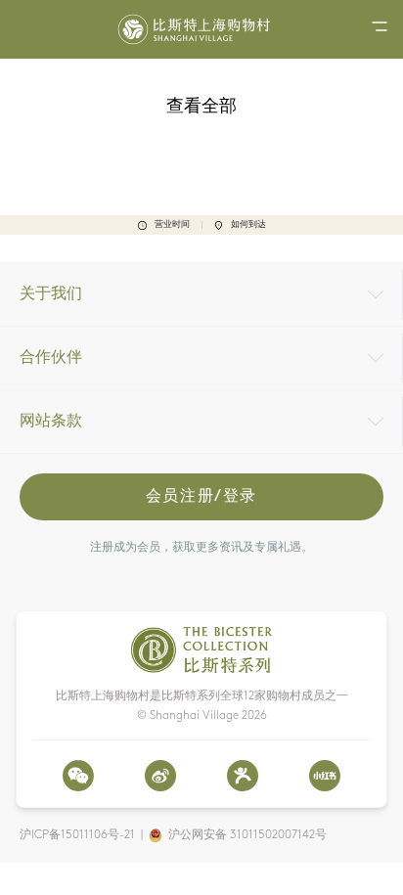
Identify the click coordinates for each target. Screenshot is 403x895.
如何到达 (248, 224)
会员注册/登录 (201, 497)
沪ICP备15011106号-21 (77, 835)
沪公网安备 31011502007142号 (247, 835)
